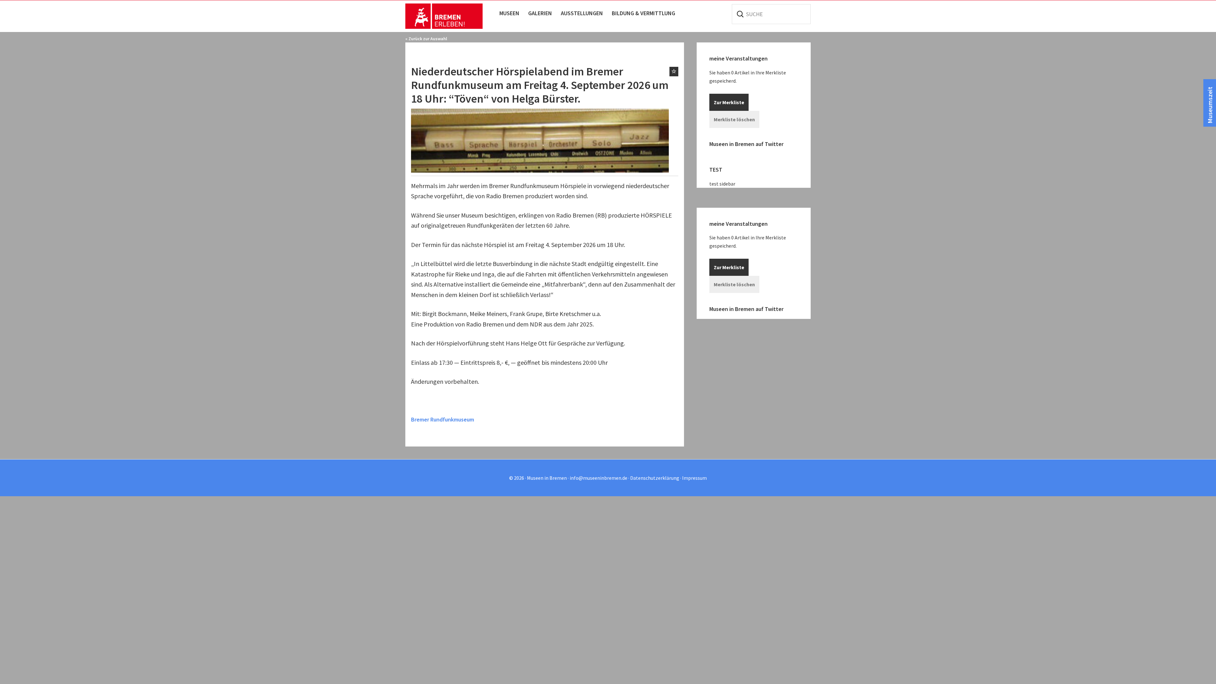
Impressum (694, 478)
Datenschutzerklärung (654, 478)
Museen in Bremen (450, 16)
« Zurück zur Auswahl (426, 38)
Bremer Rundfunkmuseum (442, 419)
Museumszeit (1210, 105)
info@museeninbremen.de (598, 478)
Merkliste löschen (734, 119)
